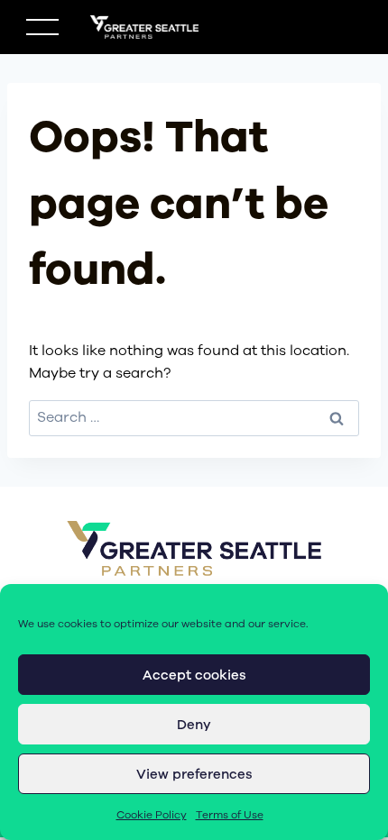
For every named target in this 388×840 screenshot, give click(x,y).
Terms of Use (229, 815)
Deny (194, 725)
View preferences (194, 774)
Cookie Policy (151, 815)
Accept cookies (194, 675)
